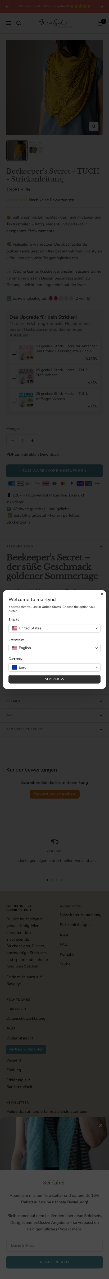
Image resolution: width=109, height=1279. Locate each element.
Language (16, 639)
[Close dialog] (102, 594)
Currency (15, 659)
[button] (54, 628)
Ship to (13, 620)
